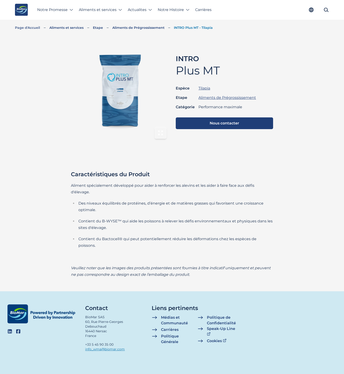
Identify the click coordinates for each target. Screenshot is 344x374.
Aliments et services (98, 9)
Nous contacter (224, 123)
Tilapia (204, 88)
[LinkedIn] (9, 331)
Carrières (203, 9)
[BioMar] (21, 10)
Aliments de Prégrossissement (138, 28)
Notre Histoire (171, 9)
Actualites (137, 9)
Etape (98, 28)
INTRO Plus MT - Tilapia (193, 28)
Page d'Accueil (27, 28)
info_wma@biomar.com (105, 349)
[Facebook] (18, 331)
